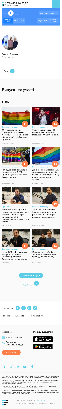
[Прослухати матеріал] (25, 124)
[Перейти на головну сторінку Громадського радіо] (5, 402)
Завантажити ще (30, 275)
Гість (6, 71)
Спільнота (11, 352)
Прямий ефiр (8, 20)
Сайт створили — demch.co (25, 400)
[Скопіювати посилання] (35, 308)
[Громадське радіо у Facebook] (4, 366)
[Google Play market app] (43, 346)
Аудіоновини (18, 21)
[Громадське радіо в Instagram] (17, 366)
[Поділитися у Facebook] (18, 308)
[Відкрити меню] (56, 4)
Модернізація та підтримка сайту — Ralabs (31, 403)
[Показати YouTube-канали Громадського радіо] (25, 367)
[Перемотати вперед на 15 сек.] (16, 13)
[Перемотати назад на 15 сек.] (5, 13)
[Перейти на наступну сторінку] (36, 283)
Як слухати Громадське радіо (14, 343)
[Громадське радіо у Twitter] (11, 366)
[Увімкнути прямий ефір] (11, 13)
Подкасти (42, 21)
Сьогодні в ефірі (47, 13)
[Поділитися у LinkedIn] (29, 308)
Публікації (6, 207)
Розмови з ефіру (53, 21)
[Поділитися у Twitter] (23, 308)
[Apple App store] (43, 339)
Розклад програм (14, 337)
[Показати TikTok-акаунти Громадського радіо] (32, 367)
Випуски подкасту (10, 127)
